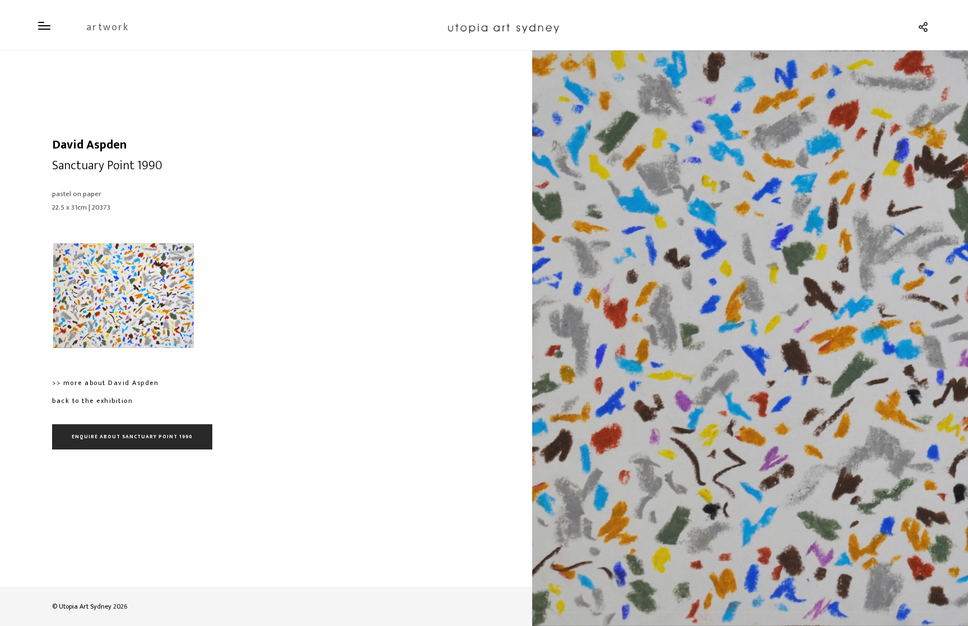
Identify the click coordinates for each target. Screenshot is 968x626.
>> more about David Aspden (105, 382)
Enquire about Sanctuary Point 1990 (132, 437)
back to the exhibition (92, 400)
